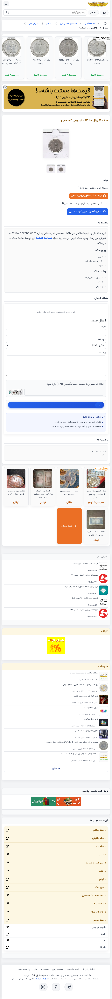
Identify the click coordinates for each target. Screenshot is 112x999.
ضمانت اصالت (43, 238)
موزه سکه (99, 887)
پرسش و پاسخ (57, 969)
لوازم (101, 879)
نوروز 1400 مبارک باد (91, 719)
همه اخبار (56, 768)
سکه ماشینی (98, 838)
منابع (35, 969)
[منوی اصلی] (6, 3)
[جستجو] (7, 12)
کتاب (101, 871)
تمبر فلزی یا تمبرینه (94, 863)
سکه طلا (100, 847)
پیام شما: (102, 353)
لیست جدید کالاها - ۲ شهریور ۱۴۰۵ (85, 563)
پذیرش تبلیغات (24, 969)
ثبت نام (93, 12)
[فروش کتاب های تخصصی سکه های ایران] (68, 805)
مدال (101, 855)
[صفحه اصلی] (105, 23)
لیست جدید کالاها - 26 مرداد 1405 (85, 598)
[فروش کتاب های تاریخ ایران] (43, 805)
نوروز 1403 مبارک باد (90, 707)
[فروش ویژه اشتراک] (56, 98)
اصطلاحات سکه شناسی (93, 896)
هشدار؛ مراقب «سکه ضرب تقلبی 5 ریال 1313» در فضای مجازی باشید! (72, 742)
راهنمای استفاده (73, 969)
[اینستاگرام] (43, 987)
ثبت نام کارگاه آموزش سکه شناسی (85, 696)
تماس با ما (45, 969)
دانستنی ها (98, 904)
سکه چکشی (98, 830)
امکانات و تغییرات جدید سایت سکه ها (84, 673)
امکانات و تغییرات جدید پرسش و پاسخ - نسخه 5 (79, 753)
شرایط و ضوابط (89, 969)
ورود (104, 12)
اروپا (103, 940)
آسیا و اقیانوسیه (98, 927)
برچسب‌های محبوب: (98, 450)
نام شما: (102, 326)
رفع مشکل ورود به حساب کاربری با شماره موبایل (80, 684)
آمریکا (102, 947)
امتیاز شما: (102, 339)
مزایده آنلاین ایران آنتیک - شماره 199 (84, 575)
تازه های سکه (97, 912)
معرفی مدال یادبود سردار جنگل (86, 730)
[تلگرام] (68, 987)
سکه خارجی (98, 920)
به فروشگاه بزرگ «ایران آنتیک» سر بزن (85, 212)
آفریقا (102, 934)
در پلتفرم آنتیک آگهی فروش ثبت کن (86, 196)
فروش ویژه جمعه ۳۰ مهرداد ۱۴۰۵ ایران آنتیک (81, 586)
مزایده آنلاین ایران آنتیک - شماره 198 (84, 609)
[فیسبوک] (56, 987)
